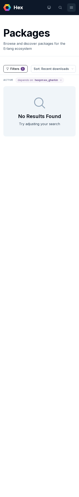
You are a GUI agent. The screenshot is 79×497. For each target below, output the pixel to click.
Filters (17, 69)
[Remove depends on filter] (61, 80)
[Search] (60, 7)
